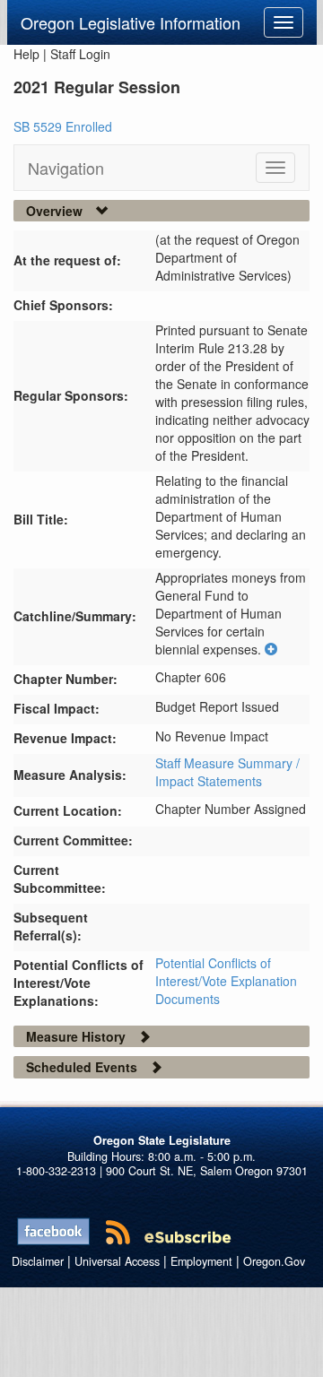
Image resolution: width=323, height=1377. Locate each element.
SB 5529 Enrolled (62, 126)
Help (26, 54)
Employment (201, 1261)
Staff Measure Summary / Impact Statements (227, 772)
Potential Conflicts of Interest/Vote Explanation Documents (226, 981)
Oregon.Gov (274, 1261)
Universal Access (117, 1261)
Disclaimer (38, 1261)
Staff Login (80, 54)
